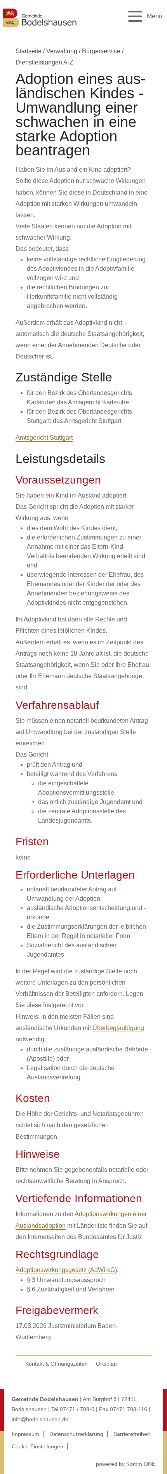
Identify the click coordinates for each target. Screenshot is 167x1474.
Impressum (25, 1434)
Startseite (29, 51)
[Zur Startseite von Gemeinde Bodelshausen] (40, 28)
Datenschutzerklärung (76, 1434)
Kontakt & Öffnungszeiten (56, 1364)
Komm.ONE (140, 1464)
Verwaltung (61, 51)
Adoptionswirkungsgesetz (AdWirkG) (66, 1270)
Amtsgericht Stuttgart (44, 437)
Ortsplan (106, 1364)
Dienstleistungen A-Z (44, 62)
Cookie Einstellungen (37, 1446)
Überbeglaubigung (118, 1028)
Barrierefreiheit (131, 1434)
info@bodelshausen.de (40, 1419)
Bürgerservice (101, 51)
